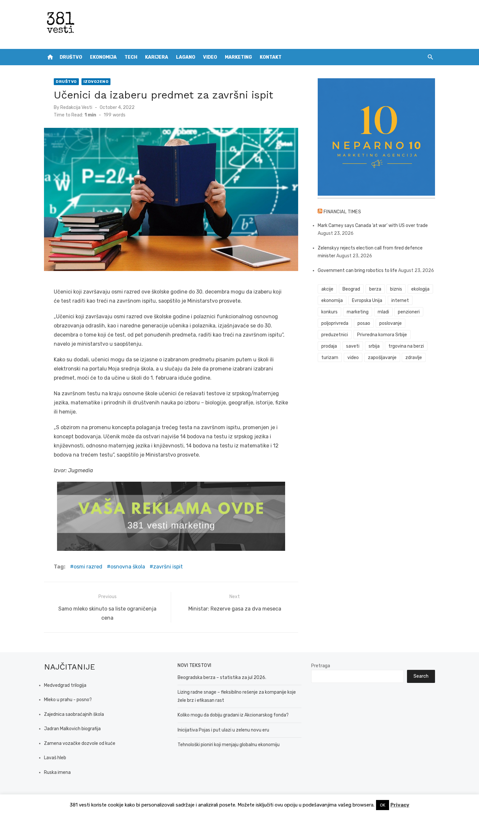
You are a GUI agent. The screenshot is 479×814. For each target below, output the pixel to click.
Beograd (351, 289)
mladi (383, 312)
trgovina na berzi (406, 346)
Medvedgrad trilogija (65, 685)
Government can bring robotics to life (357, 270)
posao (363, 323)
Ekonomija (103, 57)
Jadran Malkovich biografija (72, 728)
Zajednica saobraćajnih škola (74, 714)
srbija (374, 346)
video (353, 357)
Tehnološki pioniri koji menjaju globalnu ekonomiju (229, 744)
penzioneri (409, 312)
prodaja (329, 346)
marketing (358, 312)
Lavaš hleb (55, 758)
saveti (352, 346)
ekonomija (332, 300)
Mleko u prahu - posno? (68, 699)
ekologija (420, 289)
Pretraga (320, 666)
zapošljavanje (382, 357)
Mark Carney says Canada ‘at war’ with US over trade (373, 225)
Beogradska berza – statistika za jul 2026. (222, 677)
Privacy (399, 805)
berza (375, 289)
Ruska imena (57, 772)
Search (421, 676)
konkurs (329, 312)
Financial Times (342, 212)
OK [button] (382, 805)
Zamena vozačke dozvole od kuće (79, 743)
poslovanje (390, 323)
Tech (130, 57)
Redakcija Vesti (76, 107)
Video (210, 57)
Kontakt (271, 57)
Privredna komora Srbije (382, 335)
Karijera (156, 57)
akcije (327, 289)
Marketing (238, 57)
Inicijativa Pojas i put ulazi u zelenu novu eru (223, 730)
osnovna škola (127, 567)
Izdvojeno (96, 81)
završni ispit (168, 567)
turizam (329, 357)
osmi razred (88, 567)
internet (400, 300)
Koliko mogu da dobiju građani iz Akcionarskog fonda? (233, 715)
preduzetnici (334, 335)
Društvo (71, 57)
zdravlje (413, 357)
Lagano (185, 57)
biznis (396, 289)
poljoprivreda (334, 323)
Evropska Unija (367, 300)
